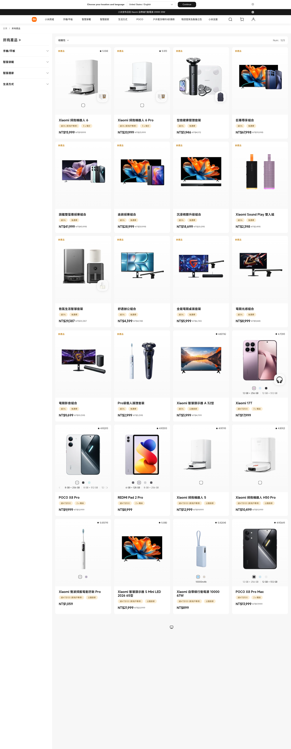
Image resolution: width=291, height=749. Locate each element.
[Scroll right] (107, 487)
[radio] (83, 105)
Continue (187, 4)
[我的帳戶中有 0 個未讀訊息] (253, 19)
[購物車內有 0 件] (242, 19)
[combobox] (62, 40)
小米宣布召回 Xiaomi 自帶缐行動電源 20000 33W (141, 12)
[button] (252, 4)
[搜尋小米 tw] (230, 19)
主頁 (5, 28)
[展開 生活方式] (129, 19)
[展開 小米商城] (55, 19)
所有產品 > (12, 40)
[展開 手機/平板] (74, 19)
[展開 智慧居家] (110, 19)
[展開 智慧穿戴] (92, 19)
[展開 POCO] (145, 19)
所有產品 (16, 28)
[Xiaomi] (34, 19)
